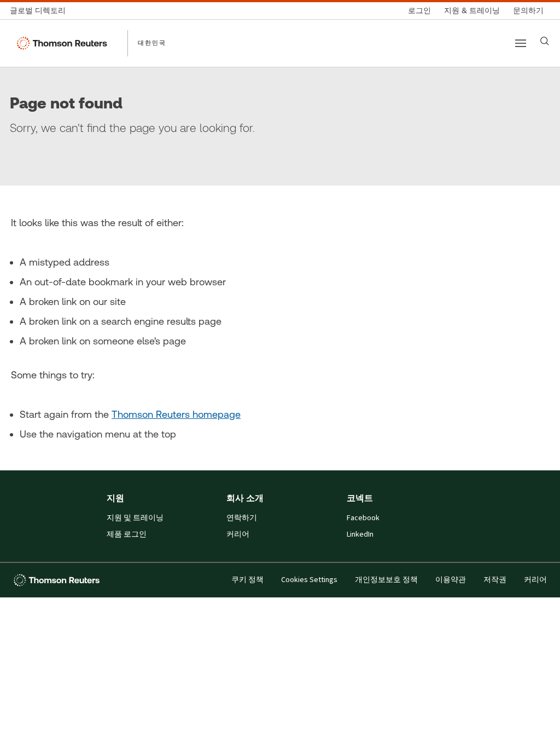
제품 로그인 (127, 534)
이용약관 (450, 580)
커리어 (237, 534)
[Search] (545, 41)
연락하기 (241, 518)
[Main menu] (521, 43)
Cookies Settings (309, 580)
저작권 (494, 580)
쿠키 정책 (247, 580)
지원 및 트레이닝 (135, 518)
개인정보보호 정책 (386, 580)
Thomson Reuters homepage (176, 414)
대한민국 (152, 43)
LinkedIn (360, 534)
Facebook (363, 518)
